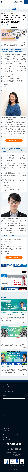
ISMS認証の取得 (14, 454)
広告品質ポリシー (21, 454)
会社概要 (4, 420)
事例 (3, 405)
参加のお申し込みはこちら (14, 140)
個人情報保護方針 (8, 452)
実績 (3, 415)
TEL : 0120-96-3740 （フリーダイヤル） (10, 434)
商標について (11, 455)
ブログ (4, 410)
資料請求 (4, 400)
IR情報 (4, 425)
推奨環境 (17, 455)
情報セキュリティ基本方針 (18, 452)
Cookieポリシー (7, 454)
